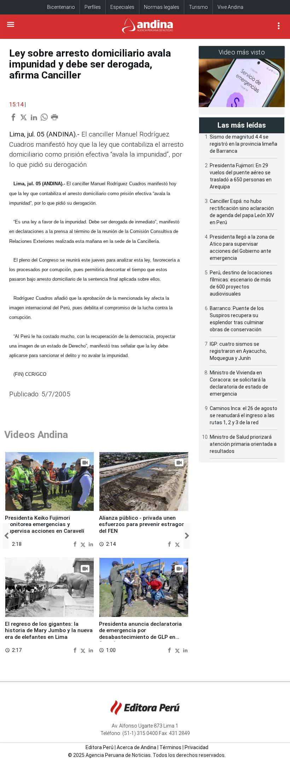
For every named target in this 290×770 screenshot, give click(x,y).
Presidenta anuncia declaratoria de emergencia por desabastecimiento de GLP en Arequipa (140, 634)
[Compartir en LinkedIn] (91, 544)
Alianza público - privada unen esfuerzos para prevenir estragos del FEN (142, 524)
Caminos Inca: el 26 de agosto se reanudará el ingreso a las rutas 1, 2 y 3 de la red (243, 415)
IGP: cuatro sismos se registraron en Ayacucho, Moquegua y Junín (238, 351)
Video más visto (242, 52)
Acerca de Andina (136, 747)
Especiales (122, 7)
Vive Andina (230, 7)
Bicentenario (61, 7)
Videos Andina (36, 435)
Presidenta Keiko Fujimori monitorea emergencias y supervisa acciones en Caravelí (44, 524)
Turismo (198, 7)
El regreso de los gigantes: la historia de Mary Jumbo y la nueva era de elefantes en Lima (49, 630)
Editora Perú (100, 747)
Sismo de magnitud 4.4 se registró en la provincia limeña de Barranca (243, 144)
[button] (6, 536)
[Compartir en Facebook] (76, 544)
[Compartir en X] (84, 544)
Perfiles (93, 7)
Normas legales (161, 7)
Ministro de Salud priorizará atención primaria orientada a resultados (243, 444)
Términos (170, 747)
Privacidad (196, 747)
